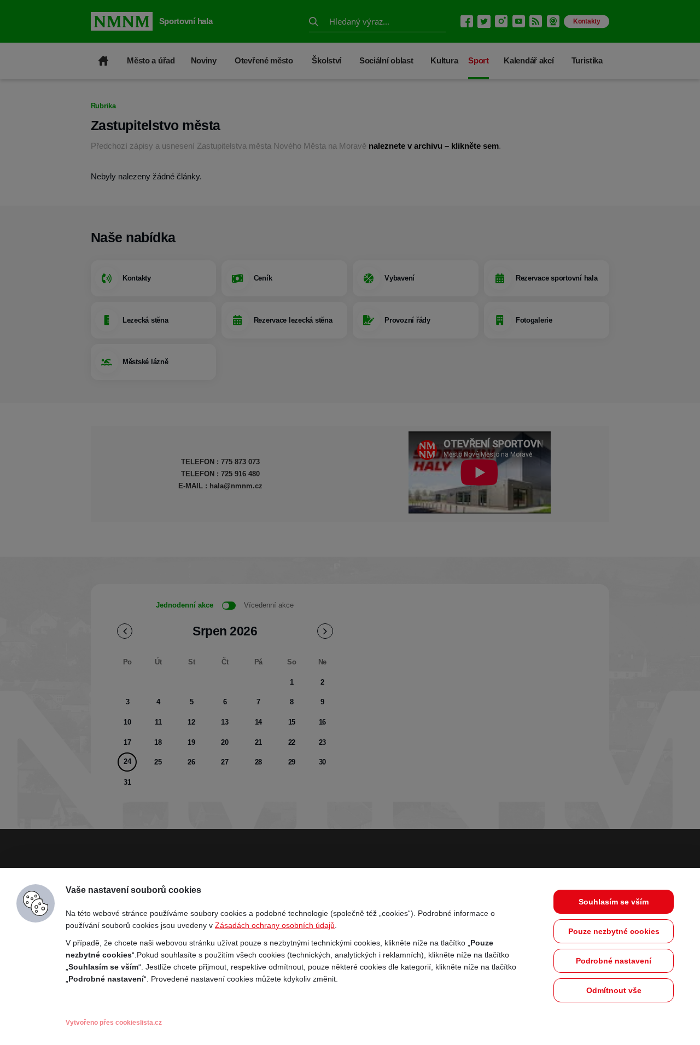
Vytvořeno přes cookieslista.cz (114, 1022)
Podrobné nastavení (613, 960)
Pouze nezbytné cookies (614, 931)
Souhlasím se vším (614, 901)
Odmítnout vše (613, 990)
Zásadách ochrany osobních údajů (275, 925)
